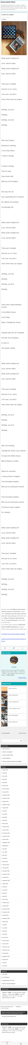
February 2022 (6, 940)
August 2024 (5, 845)
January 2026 (5, 791)
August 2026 (5, 769)
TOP (7, 1006)
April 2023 (5, 896)
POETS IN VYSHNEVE (7, 752)
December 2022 (6, 909)
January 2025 (5, 829)
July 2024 (5, 848)
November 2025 (6, 798)
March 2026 (5, 785)
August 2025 (5, 807)
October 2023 (5, 877)
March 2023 (5, 899)
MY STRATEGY (6, 977)
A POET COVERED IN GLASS (14, 708)
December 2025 (6, 795)
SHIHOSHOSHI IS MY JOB (8, 980)
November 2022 (6, 912)
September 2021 (6, 956)
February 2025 (6, 826)
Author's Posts (22, 677)
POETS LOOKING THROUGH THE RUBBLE (12, 761)
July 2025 (5, 810)
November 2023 (6, 874)
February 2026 (6, 788)
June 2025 (5, 814)
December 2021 (6, 946)
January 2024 (5, 867)
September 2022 (6, 918)
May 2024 (5, 855)
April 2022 (5, 934)
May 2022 (5, 931)
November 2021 (6, 950)
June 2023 (5, 890)
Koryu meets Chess (8, 2)
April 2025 (5, 820)
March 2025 (5, 823)
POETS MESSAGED (6, 733)
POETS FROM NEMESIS (13, 715)
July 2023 (5, 886)
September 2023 (6, 880)
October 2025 (5, 801)
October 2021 (5, 953)
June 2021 (5, 965)
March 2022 (5, 937)
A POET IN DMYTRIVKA (8, 755)
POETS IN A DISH (22, 733)
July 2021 (5, 962)
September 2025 (6, 804)
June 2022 (5, 927)
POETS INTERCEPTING (13, 695)
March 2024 (5, 861)
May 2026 (5, 779)
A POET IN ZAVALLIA (12, 688)
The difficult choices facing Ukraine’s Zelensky (13, 634)
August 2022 (5, 921)
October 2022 (5, 915)
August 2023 (5, 883)
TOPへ (21, 1044)
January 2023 (5, 905)
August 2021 (5, 959)
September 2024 (6, 842)
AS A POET (4, 19)
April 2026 (5, 782)
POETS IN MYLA (6, 748)
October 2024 (5, 839)
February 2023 (6, 902)
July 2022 (5, 924)
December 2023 (6, 871)
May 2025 (5, 817)
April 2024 (5, 858)
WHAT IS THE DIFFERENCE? (9, 983)
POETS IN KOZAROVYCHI (13, 701)
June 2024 (5, 852)
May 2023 (5, 893)
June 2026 (5, 776)
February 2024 (6, 864)
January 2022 (5, 943)
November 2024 (6, 836)
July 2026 (5, 773)
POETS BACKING (6, 758)
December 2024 (6, 833)
